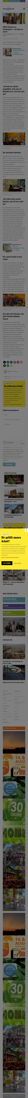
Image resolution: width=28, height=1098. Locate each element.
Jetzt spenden (7, 563)
